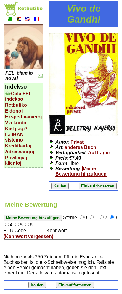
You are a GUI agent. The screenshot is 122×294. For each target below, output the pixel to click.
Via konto (15, 122)
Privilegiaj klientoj (16, 160)
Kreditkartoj (18, 145)
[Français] (37, 19)
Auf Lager (99, 152)
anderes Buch (80, 147)
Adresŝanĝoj (19, 151)
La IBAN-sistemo (15, 137)
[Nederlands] (19, 19)
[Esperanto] (10, 19)
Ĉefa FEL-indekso (19, 96)
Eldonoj (14, 110)
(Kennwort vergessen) (28, 236)
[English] (28, 19)
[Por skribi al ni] (40, 75)
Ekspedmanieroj (23, 116)
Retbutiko (16, 104)
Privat (77, 141)
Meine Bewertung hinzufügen (81, 171)
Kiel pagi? (16, 128)
